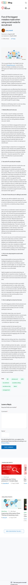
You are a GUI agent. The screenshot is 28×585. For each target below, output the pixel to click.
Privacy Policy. (5, 443)
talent (15, 386)
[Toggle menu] (26, 8)
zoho (22, 379)
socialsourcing (6, 386)
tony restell (9, 30)
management (6, 390)
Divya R (5, 517)
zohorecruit (15, 379)
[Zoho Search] (26, 2)
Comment (4, 411)
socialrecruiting (16, 382)
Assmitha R (6, 483)
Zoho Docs (4, 511)
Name (3, 431)
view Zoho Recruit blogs (13, 531)
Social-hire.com (11, 65)
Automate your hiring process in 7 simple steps (9, 480)
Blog (10, 3)
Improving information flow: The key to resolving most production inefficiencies (10, 514)
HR (7, 379)
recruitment (6, 382)
